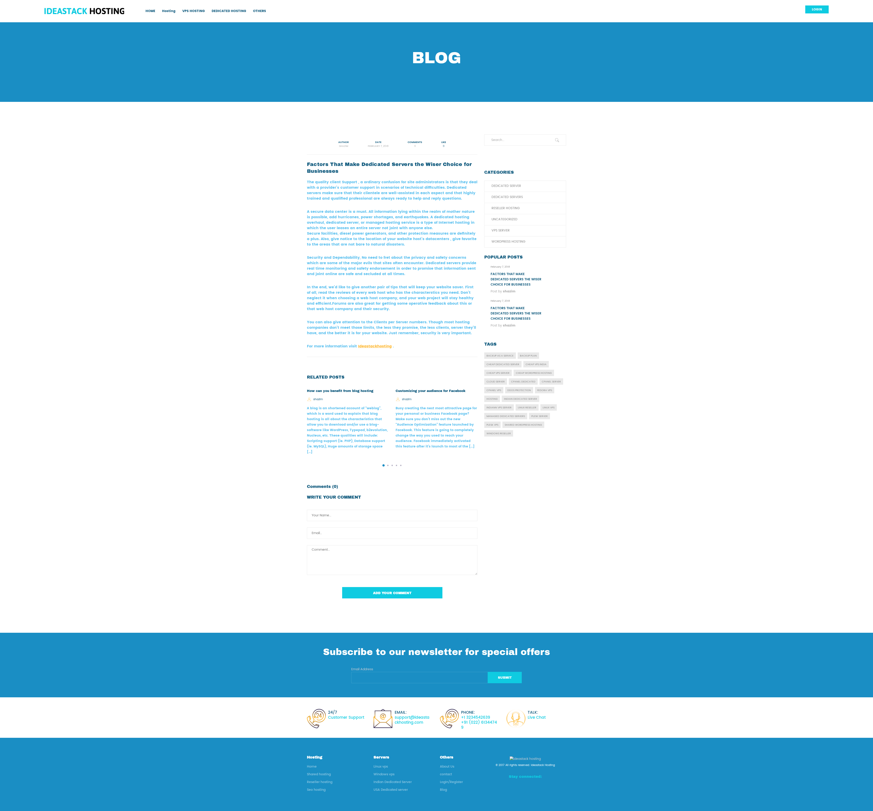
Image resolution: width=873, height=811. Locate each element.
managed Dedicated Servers (506, 416)
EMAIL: (412, 717)
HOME (150, 11)
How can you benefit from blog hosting (340, 390)
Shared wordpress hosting (523, 425)
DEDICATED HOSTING (229, 11)
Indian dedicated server (520, 399)
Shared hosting (319, 774)
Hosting (169, 11)
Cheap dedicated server (503, 364)
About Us (447, 766)
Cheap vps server (498, 373)
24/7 (346, 715)
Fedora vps (544, 390)
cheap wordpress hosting (534, 373)
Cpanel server (551, 382)
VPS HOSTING (193, 11)
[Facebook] (510, 787)
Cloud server (496, 382)
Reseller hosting (506, 208)
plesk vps (492, 425)
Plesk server (539, 416)
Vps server (501, 230)
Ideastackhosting (375, 346)
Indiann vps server (499, 408)
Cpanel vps (494, 390)
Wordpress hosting (508, 241)
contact (446, 774)
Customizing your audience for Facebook (430, 390)
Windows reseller (499, 434)
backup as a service (500, 356)
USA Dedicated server (391, 789)
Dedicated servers (507, 197)
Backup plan (528, 356)
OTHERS (259, 11)
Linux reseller (527, 408)
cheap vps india (536, 364)
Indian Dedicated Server (393, 782)
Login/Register (451, 782)
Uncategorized (504, 219)
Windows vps (384, 774)
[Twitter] (540, 787)
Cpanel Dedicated (523, 382)
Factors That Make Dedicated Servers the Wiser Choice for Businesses (516, 279)
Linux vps (548, 408)
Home (312, 766)
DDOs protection (519, 390)
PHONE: (479, 720)
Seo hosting (316, 789)
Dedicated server (506, 185)
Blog (443, 789)
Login (817, 9)
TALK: (537, 715)
